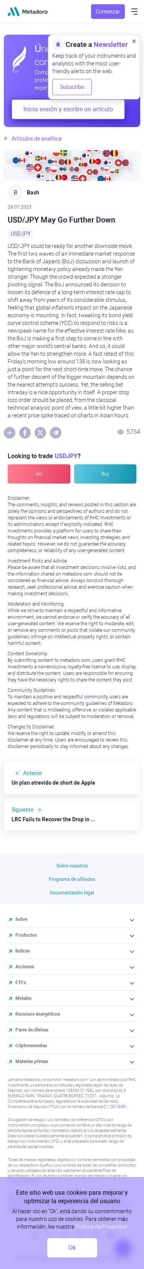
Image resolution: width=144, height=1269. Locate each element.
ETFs (20, 982)
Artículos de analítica (37, 139)
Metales (23, 998)
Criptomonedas (31, 1045)
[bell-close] (134, 41)
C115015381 (115, 1107)
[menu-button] (134, 11)
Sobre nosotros (72, 866)
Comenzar (108, 11)
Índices (22, 951)
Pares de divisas (31, 1030)
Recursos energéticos (37, 1014)
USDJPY (20, 234)
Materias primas (31, 1061)
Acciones (24, 966)
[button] (132, 919)
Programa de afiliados (72, 879)
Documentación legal (72, 893)
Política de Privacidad (101, 1227)
